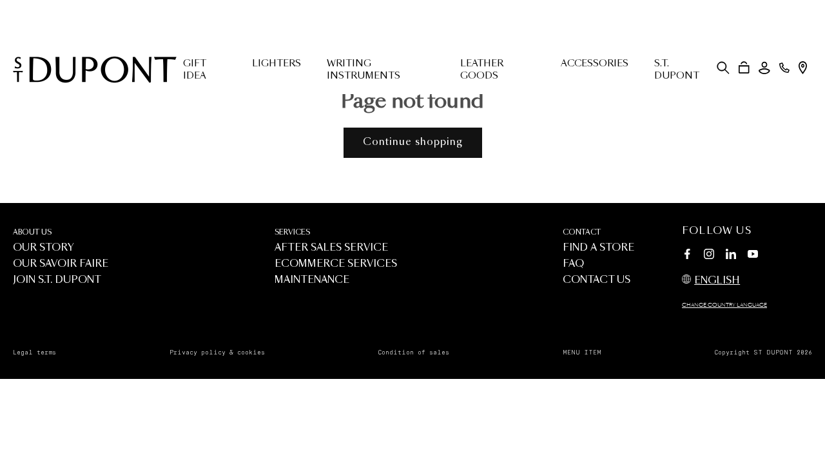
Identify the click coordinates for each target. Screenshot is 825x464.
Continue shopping (413, 142)
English (717, 280)
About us (32, 232)
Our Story (43, 248)
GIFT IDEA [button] (194, 70)
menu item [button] (582, 352)
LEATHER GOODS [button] (481, 70)
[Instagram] (709, 256)
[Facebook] (687, 256)
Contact (582, 232)
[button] (723, 67)
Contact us (596, 280)
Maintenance (312, 280)
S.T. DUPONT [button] (676, 70)
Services (292, 232)
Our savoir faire (60, 264)
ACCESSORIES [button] (594, 63)
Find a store (598, 248)
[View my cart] (744, 67)
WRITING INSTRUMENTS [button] (363, 70)
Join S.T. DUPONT (57, 280)
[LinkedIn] (731, 256)
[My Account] (764, 68)
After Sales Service (331, 248)
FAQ (573, 264)
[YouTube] (753, 254)
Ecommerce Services (336, 264)
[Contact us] (784, 68)
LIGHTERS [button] (276, 63)
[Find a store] (803, 67)
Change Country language (724, 305)
